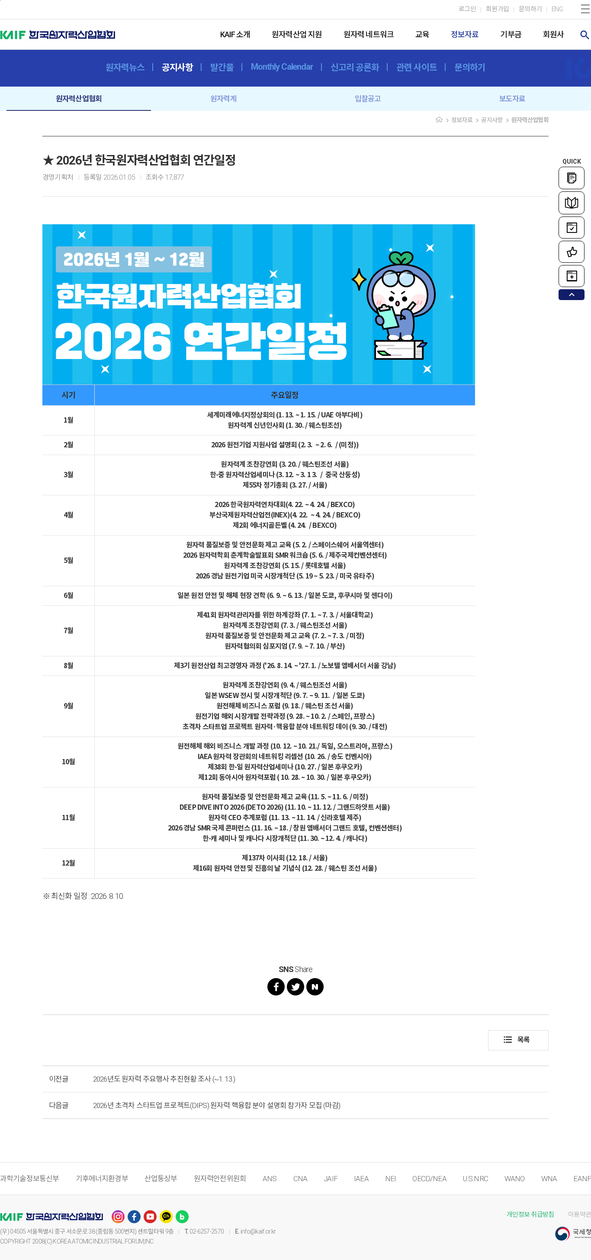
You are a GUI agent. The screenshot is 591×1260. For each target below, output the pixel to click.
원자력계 (223, 98)
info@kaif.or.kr (258, 1231)
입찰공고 (368, 98)
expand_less (571, 294)
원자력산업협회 (79, 98)
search (585, 35)
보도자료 (512, 98)
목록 (516, 1039)
